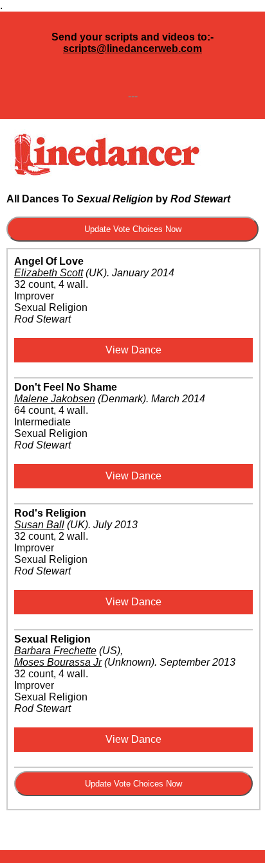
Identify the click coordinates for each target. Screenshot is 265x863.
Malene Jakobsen (54, 398)
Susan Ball (39, 524)
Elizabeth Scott (48, 272)
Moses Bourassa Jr (58, 662)
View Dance (133, 349)
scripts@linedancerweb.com (132, 48)
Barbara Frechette (55, 650)
